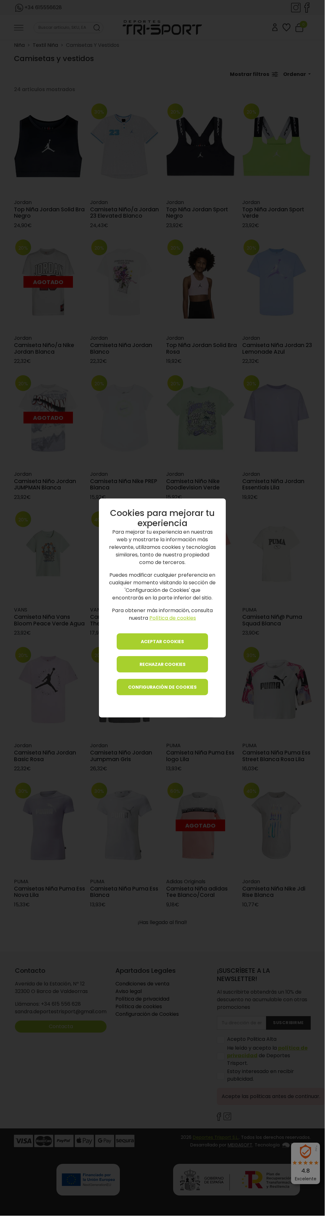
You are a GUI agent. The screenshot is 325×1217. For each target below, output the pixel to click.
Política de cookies (172, 618)
